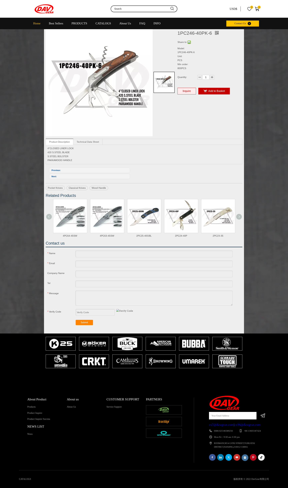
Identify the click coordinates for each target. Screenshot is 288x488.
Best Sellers (56, 23)
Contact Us (240, 23)
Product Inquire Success (38, 419)
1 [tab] (142, 374)
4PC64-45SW (70, 235)
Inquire (187, 91)
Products (31, 407)
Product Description (59, 141)
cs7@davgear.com (221, 424)
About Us (125, 23)
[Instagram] (245, 457)
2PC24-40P (181, 235)
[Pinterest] (253, 457)
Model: (181, 48)
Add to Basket (216, 91)
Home (36, 23)
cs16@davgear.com (247, 424)
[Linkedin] (220, 457)
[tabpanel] (60, 353)
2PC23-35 (218, 235)
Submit (84, 322)
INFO (157, 23)
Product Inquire (34, 413)
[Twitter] (228, 457)
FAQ (142, 23)
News (29, 434)
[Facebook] (212, 457)
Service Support (114, 407)
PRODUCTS (79, 23)
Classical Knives (77, 188)
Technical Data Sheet (88, 141)
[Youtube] (237, 457)
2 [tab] (147, 374)
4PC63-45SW (107, 235)
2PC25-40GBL (144, 235)
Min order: (183, 64)
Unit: (180, 56)
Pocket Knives (55, 188)
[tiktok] (261, 457)
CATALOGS (103, 23)
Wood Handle (99, 188)
